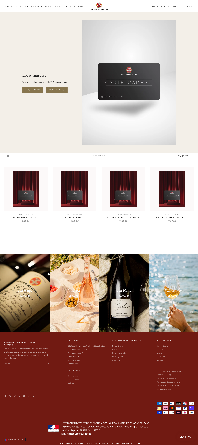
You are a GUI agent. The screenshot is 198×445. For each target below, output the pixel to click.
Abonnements (73, 379)
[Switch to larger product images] (8, 156)
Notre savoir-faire (119, 353)
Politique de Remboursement (168, 382)
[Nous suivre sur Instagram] (14, 396)
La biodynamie (118, 356)
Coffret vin (116, 360)
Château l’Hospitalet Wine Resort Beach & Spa (86, 346)
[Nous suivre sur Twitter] (10, 396)
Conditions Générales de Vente (169, 371)
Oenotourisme (73, 364)
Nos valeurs (116, 349)
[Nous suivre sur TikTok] (29, 396)
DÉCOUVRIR (25, 296)
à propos (67, 6)
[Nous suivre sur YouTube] (24, 396)
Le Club (71, 383)
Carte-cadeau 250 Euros (123, 217)
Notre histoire (117, 346)
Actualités (161, 356)
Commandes (73, 376)
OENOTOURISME (31, 6)
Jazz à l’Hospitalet (75, 360)
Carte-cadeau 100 (74, 217)
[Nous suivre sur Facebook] (5, 396)
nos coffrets (56, 90)
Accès (159, 353)
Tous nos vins (32, 90)
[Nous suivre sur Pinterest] (19, 396)
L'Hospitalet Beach (75, 356)
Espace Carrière (163, 346)
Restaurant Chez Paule (77, 353)
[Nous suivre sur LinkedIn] (33, 396)
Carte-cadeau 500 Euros (172, 217)
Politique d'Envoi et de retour (168, 378)
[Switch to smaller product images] (12, 156)
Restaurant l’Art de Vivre (77, 349)
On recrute (80, 6)
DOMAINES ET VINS (13, 6)
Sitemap (160, 360)
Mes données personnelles (167, 389)
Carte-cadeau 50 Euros (26, 217)
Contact (160, 349)
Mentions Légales (164, 375)
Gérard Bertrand (50, 6)
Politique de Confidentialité (168, 385)
